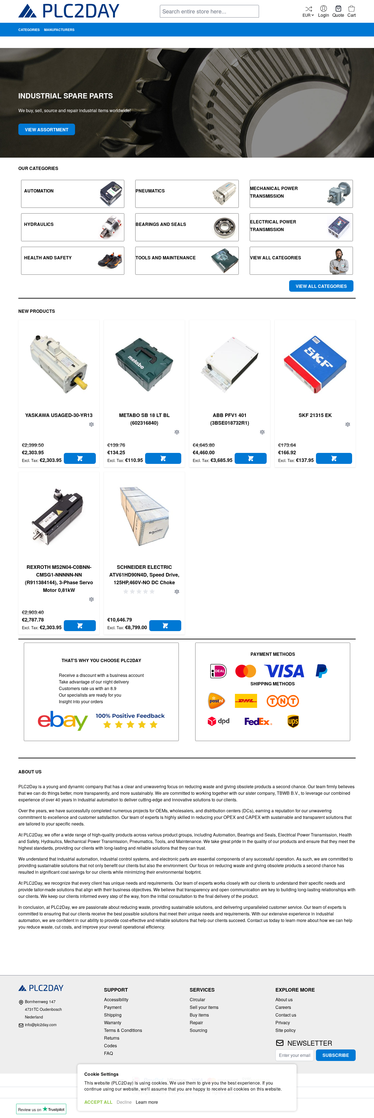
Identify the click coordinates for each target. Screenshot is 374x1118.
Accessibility (116, 999)
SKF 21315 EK (315, 415)
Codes (110, 1045)
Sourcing (198, 1030)
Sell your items (204, 1007)
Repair (196, 1022)
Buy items (199, 1015)
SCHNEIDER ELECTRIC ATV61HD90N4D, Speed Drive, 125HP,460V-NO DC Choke (144, 574)
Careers (283, 1007)
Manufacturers (59, 29)
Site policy (285, 1030)
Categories (29, 29)
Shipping (113, 1015)
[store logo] (69, 12)
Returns (111, 1038)
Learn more (147, 1102)
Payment (112, 1007)
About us (284, 999)
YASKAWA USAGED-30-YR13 (59, 415)
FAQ (108, 1053)
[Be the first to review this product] (139, 591)
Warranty (112, 1022)
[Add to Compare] (91, 424)
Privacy (282, 1022)
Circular (197, 999)
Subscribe (336, 1055)
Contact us (285, 1015)
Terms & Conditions (123, 1030)
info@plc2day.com (41, 1024)
